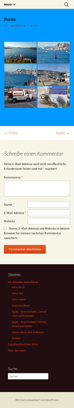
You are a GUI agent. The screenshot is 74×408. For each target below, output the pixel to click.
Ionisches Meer (21, 305)
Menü (8, 4)
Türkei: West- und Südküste (28, 332)
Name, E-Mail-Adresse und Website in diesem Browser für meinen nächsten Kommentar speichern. (36, 233)
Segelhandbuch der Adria (23, 344)
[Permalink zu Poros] (5, 25)
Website (9, 221)
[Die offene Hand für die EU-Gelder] (53, 97)
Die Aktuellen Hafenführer (23, 282)
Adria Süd (17, 293)
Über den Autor (17, 350)
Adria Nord (18, 287)
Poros (11, 132)
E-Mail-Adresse (15, 213)
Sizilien (16, 338)
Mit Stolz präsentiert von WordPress (37, 400)
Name (9, 204)
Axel (35, 25)
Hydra (63, 132)
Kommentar (13, 177)
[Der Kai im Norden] (53, 75)
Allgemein (20, 25)
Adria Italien (19, 299)
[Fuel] (20, 97)
